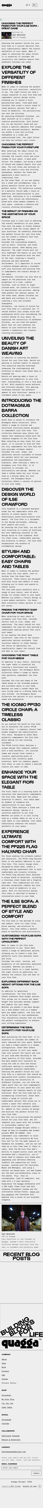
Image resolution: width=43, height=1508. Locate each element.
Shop (4, 1363)
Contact (5, 1371)
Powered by (11, 1486)
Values (5, 1379)
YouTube (5, 1423)
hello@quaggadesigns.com (14, 1452)
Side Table (7, 1407)
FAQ (3, 1375)
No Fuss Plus (8, 1399)
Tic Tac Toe (7, 1403)
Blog (4, 1367)
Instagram (6, 1420)
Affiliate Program (10, 1436)
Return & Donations (11, 1440)
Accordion (6, 1395)
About (4, 1359)
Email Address (9, 1464)
